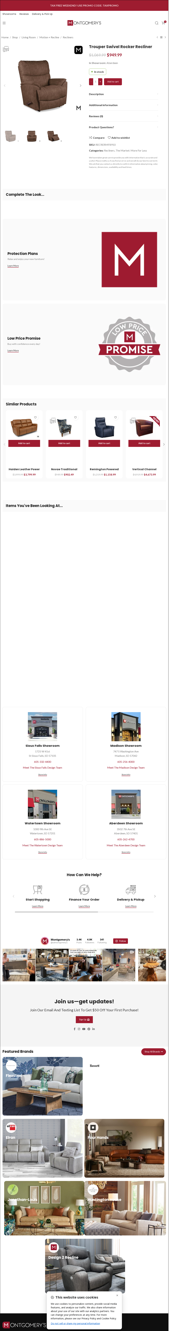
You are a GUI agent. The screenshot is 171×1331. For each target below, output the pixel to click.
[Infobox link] (43, 1085)
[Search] (156, 23)
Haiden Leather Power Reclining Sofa (24, 471)
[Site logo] (84, 22)
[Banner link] (84, 259)
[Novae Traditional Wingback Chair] (64, 428)
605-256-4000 (125, 761)
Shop (15, 37)
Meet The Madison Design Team (126, 767)
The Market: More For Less (131, 150)
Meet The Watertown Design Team (42, 845)
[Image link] (24, 1324)
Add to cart (113, 81)
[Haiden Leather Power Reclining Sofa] (24, 428)
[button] (4, 85)
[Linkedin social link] (93, 1028)
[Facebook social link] (75, 1028)
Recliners (68, 37)
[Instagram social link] (79, 1028)
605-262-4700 (125, 839)
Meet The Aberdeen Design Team (126, 845)
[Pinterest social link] (89, 1028)
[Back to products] (161, 37)
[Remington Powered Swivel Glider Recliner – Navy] (104, 428)
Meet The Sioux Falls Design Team (42, 767)
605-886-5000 (42, 839)
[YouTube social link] (83, 1028)
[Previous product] (157, 37)
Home (5, 37)
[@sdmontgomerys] (44, 941)
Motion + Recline (49, 37)
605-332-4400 (42, 761)
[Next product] (165, 37)
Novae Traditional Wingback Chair (64, 471)
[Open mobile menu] (4, 23)
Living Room (29, 37)
